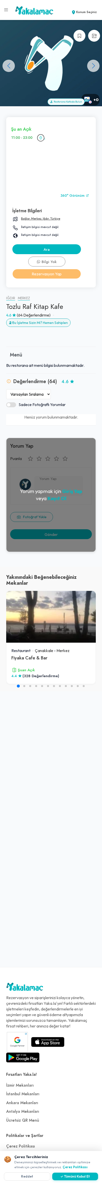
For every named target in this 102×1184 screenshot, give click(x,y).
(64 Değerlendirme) (34, 315)
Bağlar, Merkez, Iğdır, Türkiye (40, 218)
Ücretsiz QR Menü (22, 1120)
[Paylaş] (94, 36)
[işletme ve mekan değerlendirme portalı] (6, 9)
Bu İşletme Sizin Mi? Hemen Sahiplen (40, 322)
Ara (47, 249)
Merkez (24, 298)
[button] (93, 66)
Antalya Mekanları (22, 1111)
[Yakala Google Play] (22, 1057)
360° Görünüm (73, 195)
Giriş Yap (72, 491)
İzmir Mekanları (20, 1085)
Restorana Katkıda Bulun (67, 101)
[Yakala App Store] (47, 1042)
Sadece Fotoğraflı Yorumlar (42, 404)
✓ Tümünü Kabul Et (75, 1176)
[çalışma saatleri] (41, 138)
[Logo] (24, 988)
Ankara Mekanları (22, 1103)
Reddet (27, 1176)
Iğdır (10, 298)
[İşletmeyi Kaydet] (79, 36)
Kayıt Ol (57, 498)
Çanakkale (44, 650)
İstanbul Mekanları (22, 1094)
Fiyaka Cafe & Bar (29, 658)
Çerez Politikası (20, 1146)
